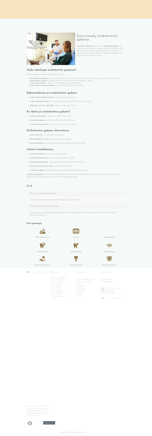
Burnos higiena (42, 251)
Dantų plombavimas (43, 237)
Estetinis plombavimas (42, 265)
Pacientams (80, 272)
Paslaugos (55, 272)
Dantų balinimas (109, 251)
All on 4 (76, 237)
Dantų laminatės (76, 251)
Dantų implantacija (75, 265)
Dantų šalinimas (109, 237)
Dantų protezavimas (109, 265)
